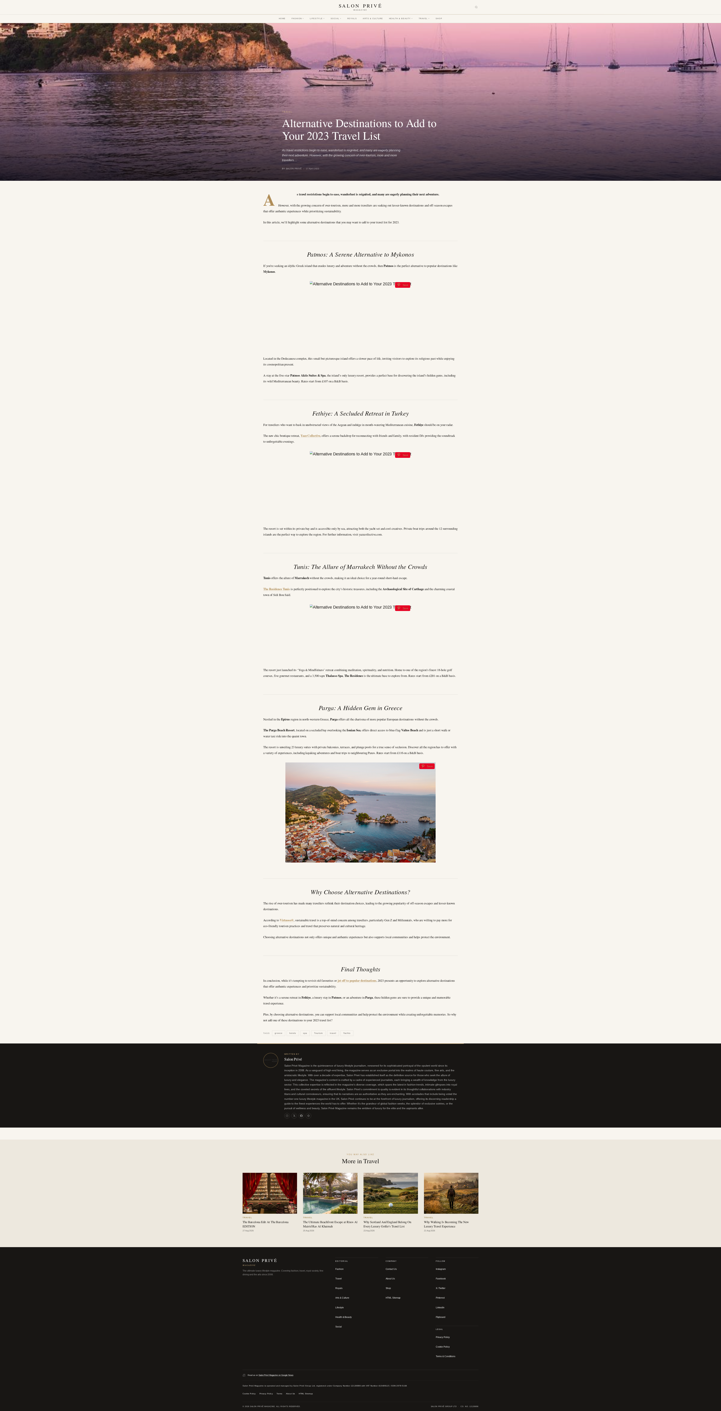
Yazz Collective (310, 435)
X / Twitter (440, 1288)
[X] (294, 1116)
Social (336, 18)
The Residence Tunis (276, 589)
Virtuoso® (287, 920)
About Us (390, 1278)
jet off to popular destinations (357, 980)
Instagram (441, 1269)
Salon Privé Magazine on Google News (276, 1375)
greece (278, 1033)
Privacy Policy (443, 1337)
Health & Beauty (401, 18)
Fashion (298, 18)
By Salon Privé (292, 168)
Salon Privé (293, 1059)
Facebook (441, 1278)
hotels (292, 1033)
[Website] (308, 1116)
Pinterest (440, 1298)
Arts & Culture (373, 18)
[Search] (476, 7)
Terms (279, 1394)
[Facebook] (301, 1116)
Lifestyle (317, 18)
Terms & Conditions (445, 1356)
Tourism (318, 1033)
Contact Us (391, 1269)
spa (305, 1033)
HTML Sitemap (393, 1298)
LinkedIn (440, 1307)
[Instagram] (287, 1116)
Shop (439, 18)
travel (333, 1033)
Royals (352, 18)
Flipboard (440, 1317)
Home (282, 18)
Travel (424, 18)
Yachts (347, 1033)
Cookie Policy (443, 1346)
